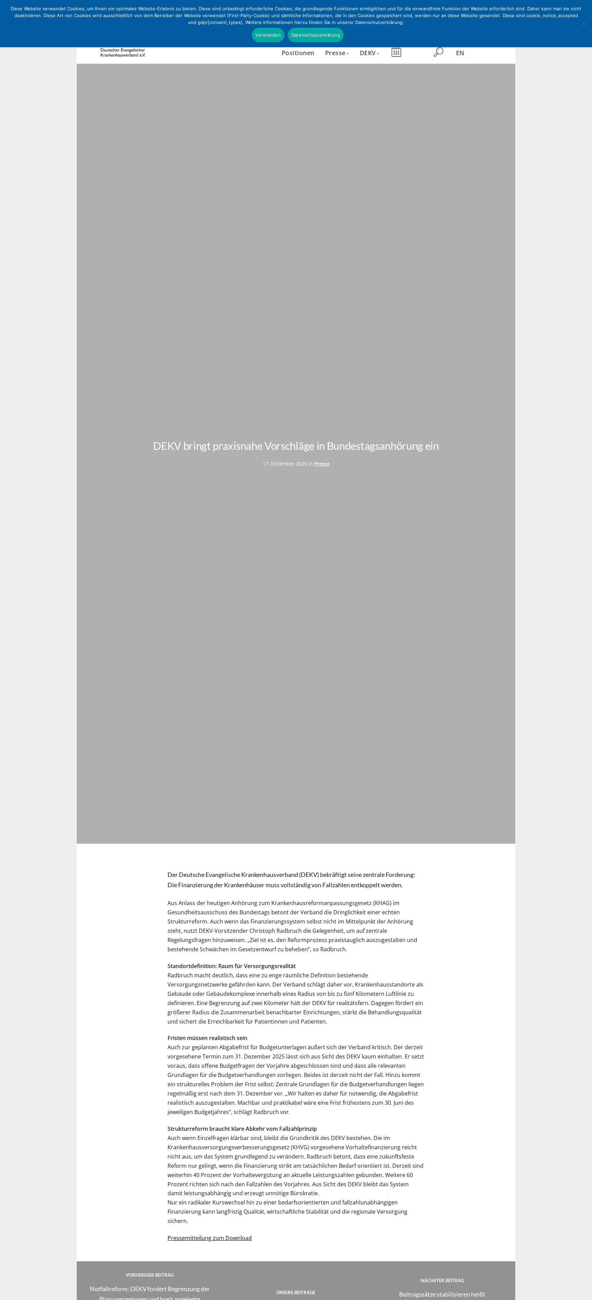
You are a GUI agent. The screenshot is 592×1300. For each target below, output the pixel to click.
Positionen (298, 52)
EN (460, 52)
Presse (322, 463)
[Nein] (583, 23)
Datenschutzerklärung (315, 35)
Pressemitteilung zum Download (210, 1238)
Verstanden (268, 35)
